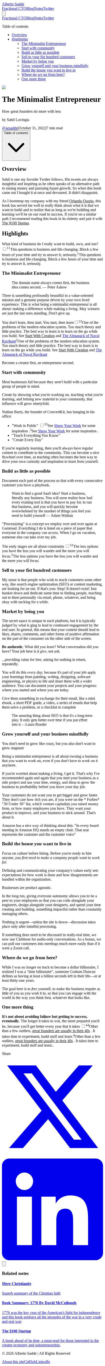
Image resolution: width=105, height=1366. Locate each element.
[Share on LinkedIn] (52, 1259)
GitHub (30, 1362)
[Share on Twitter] (52, 1156)
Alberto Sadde (13, 4)
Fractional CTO (14, 8)
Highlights (20, 39)
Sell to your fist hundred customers (48, 57)
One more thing (33, 79)
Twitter (48, 8)
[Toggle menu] (4, 13)
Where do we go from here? (43, 74)
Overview (19, 35)
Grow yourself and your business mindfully (54, 66)
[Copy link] (4, 1263)
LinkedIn (43, 1362)
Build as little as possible (40, 52)
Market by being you (37, 61)
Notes (38, 8)
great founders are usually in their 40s (61, 1031)
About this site (13, 1362)
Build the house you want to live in (48, 70)
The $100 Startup (15, 223)
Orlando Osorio (81, 201)
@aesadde (10, 128)
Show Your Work (67, 425)
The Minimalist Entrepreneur (43, 43)
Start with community (38, 48)
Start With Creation (40, 336)
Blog (30, 8)
